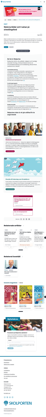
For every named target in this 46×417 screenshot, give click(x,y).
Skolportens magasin (9, 364)
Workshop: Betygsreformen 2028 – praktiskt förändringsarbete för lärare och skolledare (22, 200)
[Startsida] (5, 19)
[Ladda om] (23, 226)
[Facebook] (21, 219)
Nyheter (9, 19)
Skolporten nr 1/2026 (37, 306)
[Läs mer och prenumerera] (10, 294)
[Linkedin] (23, 219)
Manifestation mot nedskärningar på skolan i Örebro (10, 233)
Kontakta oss (7, 393)
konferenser (14, 101)
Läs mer (21, 282)
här (24, 80)
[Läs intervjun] (10, 264)
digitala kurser (22, 101)
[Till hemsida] (17, 403)
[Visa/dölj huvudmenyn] (44, 2)
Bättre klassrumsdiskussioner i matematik (10, 272)
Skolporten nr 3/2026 (7, 306)
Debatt (15, 19)
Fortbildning (7, 370)
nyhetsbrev (16, 75)
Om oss (5, 378)
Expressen (39, 35)
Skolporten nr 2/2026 (22, 306)
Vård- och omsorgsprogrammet (20, 212)
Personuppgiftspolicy (9, 410)
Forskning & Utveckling (9, 374)
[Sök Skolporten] (41, 2)
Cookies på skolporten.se (10, 408)
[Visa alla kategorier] (16, 230)
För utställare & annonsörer (10, 376)
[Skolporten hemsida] (6, 2)
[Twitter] (26, 219)
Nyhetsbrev (6, 362)
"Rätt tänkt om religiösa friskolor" (25, 233)
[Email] (29, 219)
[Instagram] (12, 397)
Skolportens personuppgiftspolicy (15, 346)
